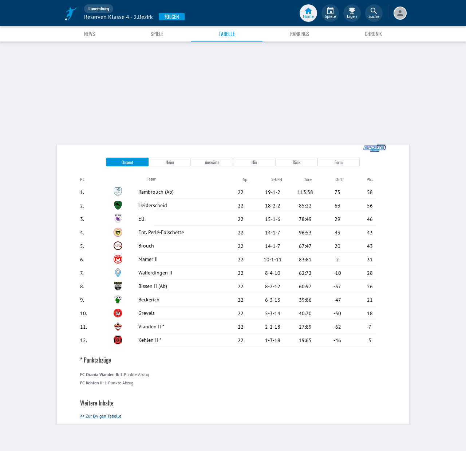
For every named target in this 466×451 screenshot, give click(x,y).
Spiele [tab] (157, 33)
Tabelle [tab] (227, 33)
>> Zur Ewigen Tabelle (100, 416)
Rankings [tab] (299, 33)
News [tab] (89, 33)
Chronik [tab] (373, 33)
